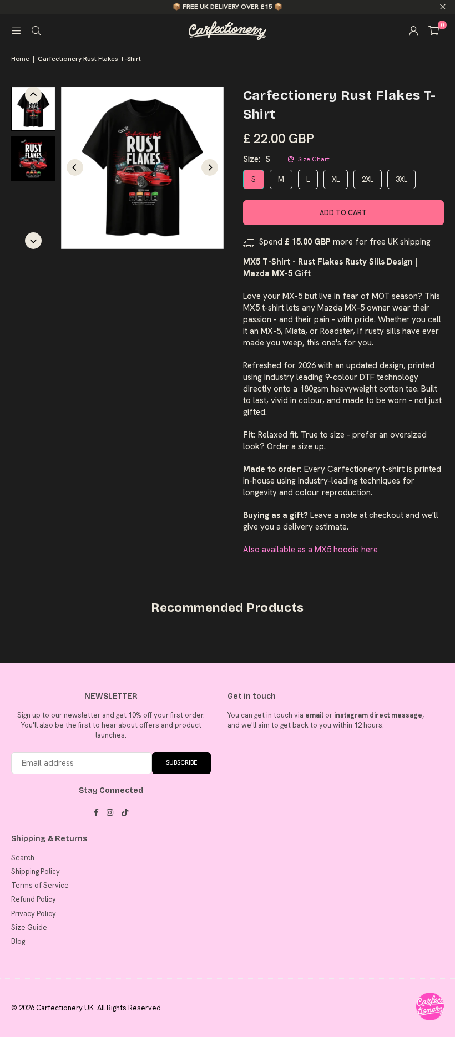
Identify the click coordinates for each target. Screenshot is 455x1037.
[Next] (209, 167)
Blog (18, 941)
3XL (401, 179)
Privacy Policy (33, 913)
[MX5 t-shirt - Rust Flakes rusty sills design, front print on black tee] (33, 108)
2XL (367, 179)
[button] (433, 30)
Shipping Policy (35, 871)
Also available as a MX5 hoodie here (310, 549)
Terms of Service (40, 885)
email (314, 715)
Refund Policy (33, 899)
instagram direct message (378, 715)
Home (20, 58)
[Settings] (413, 30)
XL (336, 179)
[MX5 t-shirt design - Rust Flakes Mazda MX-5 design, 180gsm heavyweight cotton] (33, 158)
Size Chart (313, 159)
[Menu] (16, 30)
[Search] (36, 30)
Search (22, 857)
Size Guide (29, 927)
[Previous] (75, 167)
